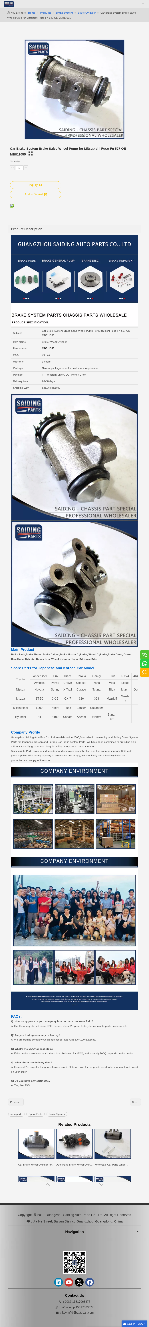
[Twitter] (79, 1282)
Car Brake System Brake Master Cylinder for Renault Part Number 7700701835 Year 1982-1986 (112, 1174)
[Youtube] (69, 1282)
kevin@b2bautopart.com (78, 1312)
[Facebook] (89, 1282)
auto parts (16, 1114)
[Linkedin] (58, 1282)
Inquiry (33, 185)
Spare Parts (35, 1114)
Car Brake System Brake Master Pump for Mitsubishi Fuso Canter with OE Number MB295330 (36, 1174)
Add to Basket (34, 194)
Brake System (57, 1114)
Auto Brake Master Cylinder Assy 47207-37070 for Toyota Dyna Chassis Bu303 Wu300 (74, 1174)
